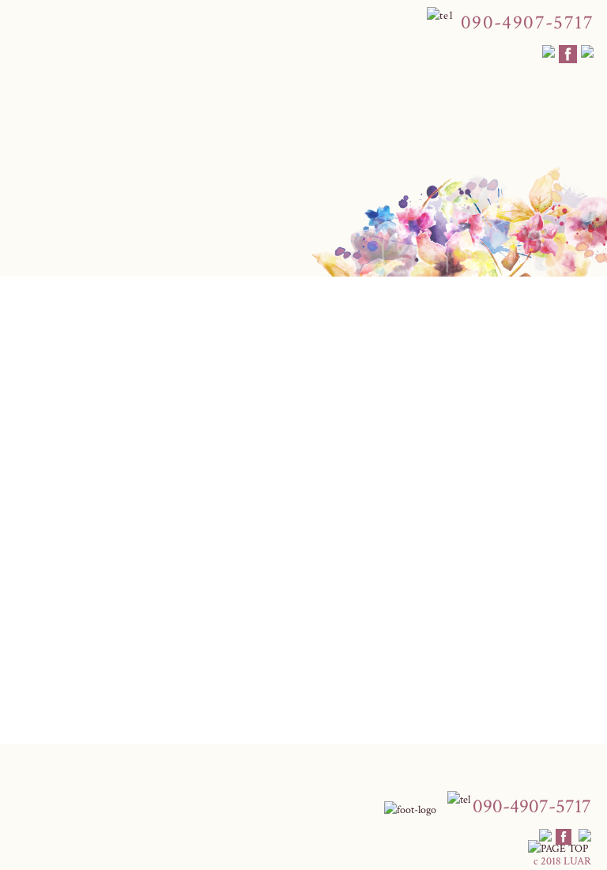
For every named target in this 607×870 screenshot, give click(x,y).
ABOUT (27, 341)
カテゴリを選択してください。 (93, 723)
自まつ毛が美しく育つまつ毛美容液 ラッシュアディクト (178, 687)
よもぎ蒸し (383, 332)
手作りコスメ (460, 332)
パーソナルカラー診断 (212, 332)
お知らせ (50, 493)
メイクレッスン (102, 332)
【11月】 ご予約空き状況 (99, 670)
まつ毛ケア (310, 332)
